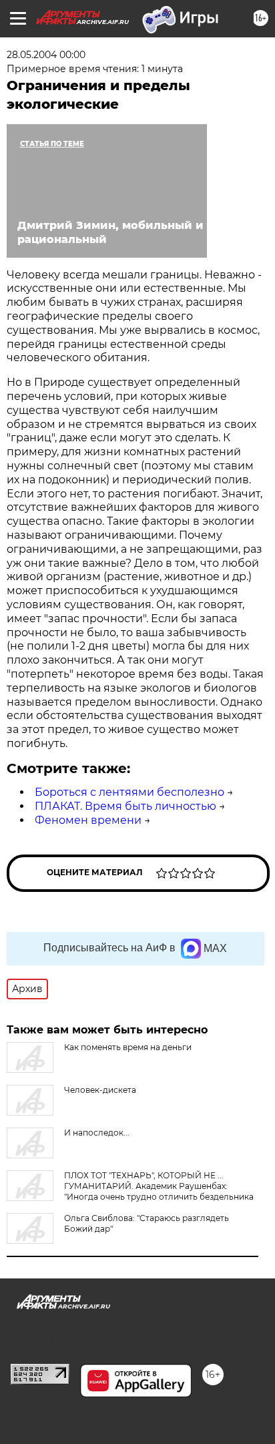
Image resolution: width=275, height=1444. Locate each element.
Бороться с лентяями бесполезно (129, 792)
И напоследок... (96, 1133)
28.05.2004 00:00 (46, 55)
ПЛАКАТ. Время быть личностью (125, 806)
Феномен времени (88, 820)
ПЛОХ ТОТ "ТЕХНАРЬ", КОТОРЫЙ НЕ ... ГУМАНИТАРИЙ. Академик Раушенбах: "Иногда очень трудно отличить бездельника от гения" (130, 1191)
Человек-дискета (100, 1090)
